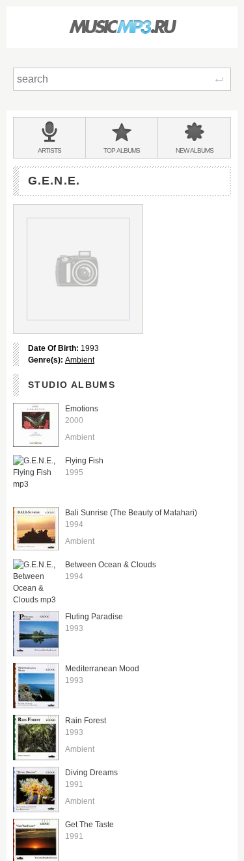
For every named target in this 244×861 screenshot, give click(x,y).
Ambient (79, 360)
